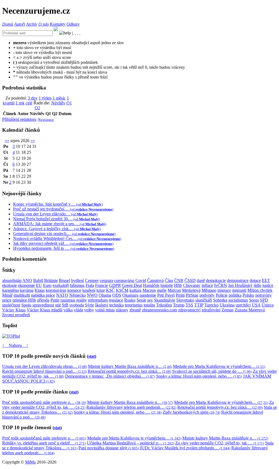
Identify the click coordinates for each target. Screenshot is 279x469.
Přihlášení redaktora (19, 119)
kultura (135, 290)
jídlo (257, 285)
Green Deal (132, 285)
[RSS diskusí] (77, 33)
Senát (141, 300)
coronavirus (124, 280)
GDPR (115, 285)
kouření (88, 290)
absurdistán (12, 280)
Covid (140, 280)
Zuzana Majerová (250, 310)
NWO (92, 295)
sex (150, 300)
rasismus (67, 300)
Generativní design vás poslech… (64, 233)
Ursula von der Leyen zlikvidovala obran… (44, 366)
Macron (149, 290)
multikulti (22, 295)
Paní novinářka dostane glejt (108, 448)
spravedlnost (43, 305)
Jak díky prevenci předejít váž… (63, 243)
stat (91, 356)
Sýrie (89, 305)
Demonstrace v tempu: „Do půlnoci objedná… (110, 376)
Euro (47, 285)
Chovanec (192, 285)
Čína (169, 280)
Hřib (178, 285)
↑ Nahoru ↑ (15, 345)
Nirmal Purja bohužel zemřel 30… (56, 219)
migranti (239, 290)
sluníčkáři (203, 300)
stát (58, 305)
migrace (224, 290)
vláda (78, 310)
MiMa (30, 462)
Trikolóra (164, 305)
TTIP (198, 305)
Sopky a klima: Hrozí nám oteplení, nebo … (199, 376)
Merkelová (191, 290)
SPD (264, 300)
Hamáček (151, 285)
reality (81, 300)
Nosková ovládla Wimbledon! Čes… (67, 238)
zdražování (211, 310)
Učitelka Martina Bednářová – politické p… (130, 443)
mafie (161, 290)
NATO (62, 295)
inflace (207, 285)
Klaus (40, 290)
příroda (43, 300)
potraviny (263, 295)
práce (6, 300)
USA (256, 305)
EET (266, 280)
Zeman (227, 310)
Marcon (174, 290)
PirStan (192, 295)
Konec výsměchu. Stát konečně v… (58, 204)
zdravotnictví (189, 310)
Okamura (130, 295)
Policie (222, 295)
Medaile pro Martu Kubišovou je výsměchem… (219, 366)
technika (116, 305)
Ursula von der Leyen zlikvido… (55, 214)
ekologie (9, 285)
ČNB (178, 280)
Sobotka (220, 300)
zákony (122, 310)
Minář (7, 295)
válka (68, 310)
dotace (255, 280)
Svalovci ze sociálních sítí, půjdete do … (212, 371)
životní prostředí (16, 314)
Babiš (38, 280)
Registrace (46, 120)
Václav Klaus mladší (44, 310)
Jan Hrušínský (240, 285)
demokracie (216, 280)
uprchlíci (243, 305)
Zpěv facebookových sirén (191, 412)
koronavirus (56, 290)
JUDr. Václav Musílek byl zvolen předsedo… (185, 448)
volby (89, 310)
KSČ (110, 290)
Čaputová (155, 280)
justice (267, 285)
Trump (178, 305)
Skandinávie (164, 300)
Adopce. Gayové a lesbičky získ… (57, 228)
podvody (207, 295)
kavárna (27, 290)
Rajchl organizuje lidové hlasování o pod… (44, 371)
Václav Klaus (14, 310)
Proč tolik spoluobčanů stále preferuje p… (44, 402)
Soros (254, 300)
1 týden (45, 98)
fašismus (77, 285)
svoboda (76, 305)
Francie (101, 285)
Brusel (64, 280)
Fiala (90, 285)
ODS (116, 295)
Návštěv (58, 103)
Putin (54, 300)
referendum (98, 300)
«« (7, 140)
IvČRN (220, 285)
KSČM (122, 290)
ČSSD (190, 280)
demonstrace (237, 280)
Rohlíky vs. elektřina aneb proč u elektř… (44, 443)
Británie (51, 280)
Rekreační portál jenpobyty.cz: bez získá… (129, 371)
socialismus (238, 300)
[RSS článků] (73, 33)
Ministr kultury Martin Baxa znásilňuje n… (130, 366)
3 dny (33, 98)
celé (29, 103)
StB (65, 305)
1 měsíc (59, 98)
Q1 (69, 103)
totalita (149, 305)
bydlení (77, 280)
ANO (27, 280)
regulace (116, 300)
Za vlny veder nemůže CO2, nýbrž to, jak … (219, 443)
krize (100, 290)
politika (235, 295)
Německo (77, 295)
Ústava (268, 305)
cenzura (106, 280)
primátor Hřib (24, 300)
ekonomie (26, 285)
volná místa (105, 310)
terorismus (133, 305)
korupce (74, 290)
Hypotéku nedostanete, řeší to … (63, 248)
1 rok (20, 103)
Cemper (92, 280)
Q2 (37, 108)
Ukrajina (227, 305)
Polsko (248, 295)
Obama (105, 295)
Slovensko (185, 300)
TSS (189, 305)
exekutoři (61, 285)
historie (166, 285)
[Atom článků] (75, 33)
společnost (11, 305)
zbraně (135, 310)
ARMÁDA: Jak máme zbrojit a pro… (59, 223)
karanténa (10, 290)
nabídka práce (43, 295)
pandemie (148, 295)
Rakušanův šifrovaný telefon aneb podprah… (131, 407)
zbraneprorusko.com (159, 310)
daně (201, 280)
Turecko (211, 305)
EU (39, 285)
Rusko (129, 300)
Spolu (26, 305)
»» (33, 140)
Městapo (209, 290)
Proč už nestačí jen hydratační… (63, 209)
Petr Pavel (166, 295)
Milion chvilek (259, 290)
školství (101, 305)
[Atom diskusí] (79, 33)
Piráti (180, 295)
